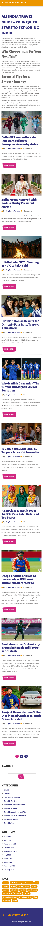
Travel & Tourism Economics (15, 816)
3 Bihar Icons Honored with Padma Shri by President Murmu (19, 203)
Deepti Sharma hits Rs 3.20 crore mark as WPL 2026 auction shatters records (19, 579)
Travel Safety (9, 823)
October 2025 (9, 847)
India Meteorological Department (22, 883)
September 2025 (10, 851)
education (14, 890)
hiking (15, 900)
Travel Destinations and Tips (15, 812)
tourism (5, 883)
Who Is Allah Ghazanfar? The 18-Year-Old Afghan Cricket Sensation (20, 387)
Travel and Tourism (11, 819)
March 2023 (8, 862)
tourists (5, 886)
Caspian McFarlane (13, 148)
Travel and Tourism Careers (14, 805)
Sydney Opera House (10, 897)
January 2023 (9, 869)
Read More (8, 165)
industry (5, 890)
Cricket (7, 794)
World (6, 790)
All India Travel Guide (14, 2)
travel (27, 886)
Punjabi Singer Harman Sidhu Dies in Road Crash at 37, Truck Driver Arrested (21, 716)
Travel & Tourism (10, 801)
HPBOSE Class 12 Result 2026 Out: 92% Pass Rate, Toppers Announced (20, 325)
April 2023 (8, 858)
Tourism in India (10, 808)
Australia (27, 893)
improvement (7, 893)
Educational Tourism (12, 797)
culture (20, 886)
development (32, 890)
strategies (17, 893)
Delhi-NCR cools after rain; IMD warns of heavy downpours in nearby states (20, 141)
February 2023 (9, 866)
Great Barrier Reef (25, 897)
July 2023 (7, 855)
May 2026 (7, 840)
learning (23, 890)
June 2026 (8, 837)
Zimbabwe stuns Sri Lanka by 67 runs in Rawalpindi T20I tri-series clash (21, 648)
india (36, 883)
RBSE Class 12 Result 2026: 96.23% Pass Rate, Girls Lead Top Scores (20, 514)
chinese (13, 886)
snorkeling (6, 900)
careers (34, 886)
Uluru (35, 897)
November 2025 (10, 844)
